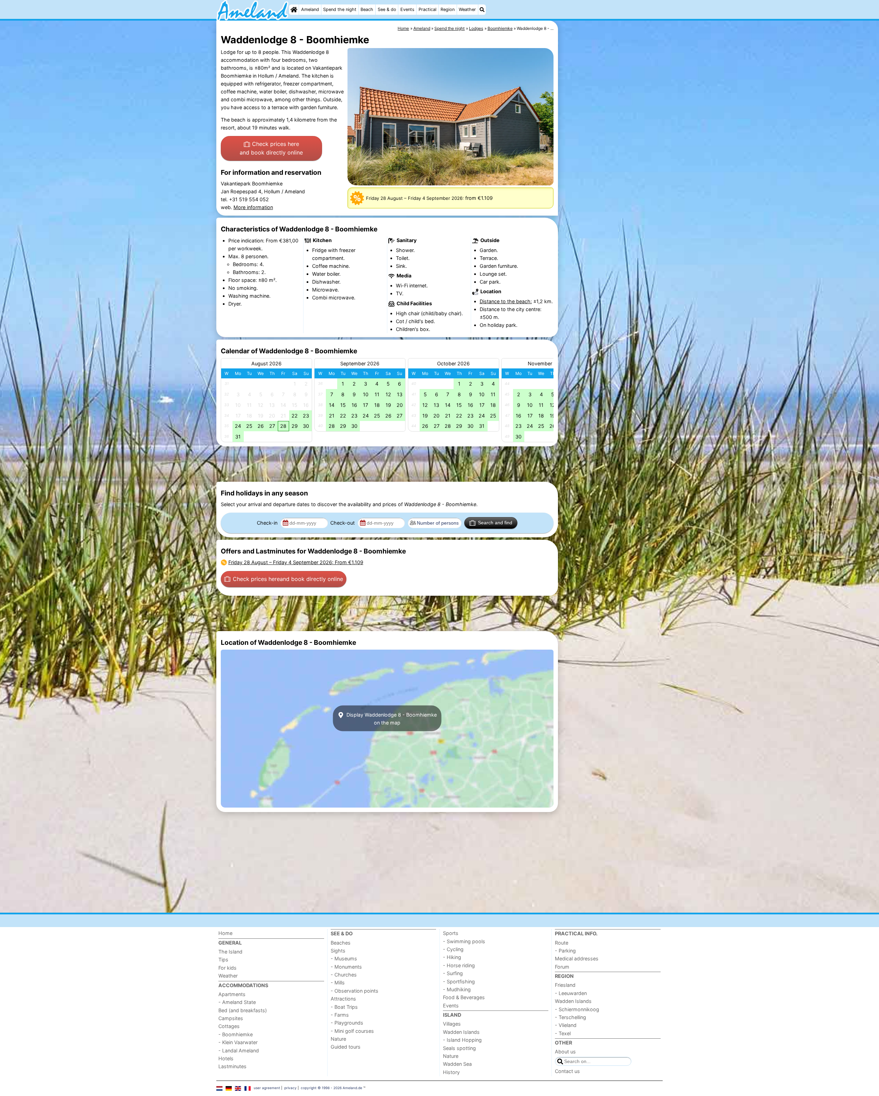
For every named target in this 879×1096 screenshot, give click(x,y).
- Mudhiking (457, 989)
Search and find (495, 522)
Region (448, 9)
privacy (290, 1088)
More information (253, 207)
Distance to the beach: (506, 301)
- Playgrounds (347, 1023)
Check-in (268, 523)
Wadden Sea (457, 1064)
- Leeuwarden (571, 993)
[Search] (482, 9)
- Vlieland (566, 1025)
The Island (230, 952)
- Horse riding (459, 965)
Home (225, 933)
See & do (387, 9)
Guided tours (346, 1047)
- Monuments (346, 967)
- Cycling (453, 949)
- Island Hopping (462, 1040)
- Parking (565, 951)
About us (565, 1051)
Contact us (567, 1071)
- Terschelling (570, 1017)
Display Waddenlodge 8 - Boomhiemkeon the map (391, 718)
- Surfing (453, 973)
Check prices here (271, 148)
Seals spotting (459, 1048)
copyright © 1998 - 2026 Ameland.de (331, 1088)
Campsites (230, 1018)
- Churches (344, 975)
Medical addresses (576, 958)
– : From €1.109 (295, 562)
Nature (338, 1039)
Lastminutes (232, 1066)
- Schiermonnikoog (577, 1009)
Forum (562, 967)
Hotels (225, 1058)
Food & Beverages (464, 997)
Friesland (565, 985)
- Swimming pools (464, 941)
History (451, 1072)
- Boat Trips (344, 1007)
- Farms (340, 1015)
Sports (450, 933)
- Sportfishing (459, 981)
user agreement (267, 1088)
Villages (452, 1024)
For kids (227, 968)
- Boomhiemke (235, 1034)
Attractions (343, 999)
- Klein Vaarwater (238, 1042)
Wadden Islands (461, 1032)
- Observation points (354, 991)
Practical (427, 9)
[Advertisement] (611, 179)
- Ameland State (237, 1002)
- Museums (344, 958)
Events (407, 9)
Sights (338, 951)
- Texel (563, 1033)
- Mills (338, 982)
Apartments (232, 994)
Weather (467, 9)
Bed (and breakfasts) (242, 1010)
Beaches (341, 943)
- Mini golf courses (352, 1031)
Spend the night (339, 9)
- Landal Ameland (238, 1050)
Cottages (229, 1026)
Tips (223, 959)
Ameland (310, 9)
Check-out (343, 523)
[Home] (294, 9)
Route (561, 943)
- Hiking (452, 957)
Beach (367, 9)
